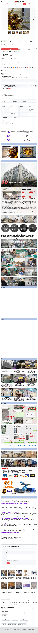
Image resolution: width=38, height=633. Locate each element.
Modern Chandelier (20, 6)
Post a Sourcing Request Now (27, 562)
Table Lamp (20, 600)
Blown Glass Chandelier (4, 604)
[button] (34, 101)
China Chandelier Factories (24, 619)
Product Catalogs (14, 598)
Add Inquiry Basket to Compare (19, 35)
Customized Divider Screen (23, 602)
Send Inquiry (10, 49)
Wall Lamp (2, 602)
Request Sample (16, 51)
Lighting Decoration (11, 6)
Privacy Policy (33, 629)
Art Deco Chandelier (4, 615)
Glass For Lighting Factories (6, 619)
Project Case (3, 600)
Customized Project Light (13, 604)
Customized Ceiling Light (13, 602)
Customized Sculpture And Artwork (32, 602)
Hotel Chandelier (4, 624)
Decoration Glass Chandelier (12, 624)
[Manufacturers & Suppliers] (19, 2)
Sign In (2, 95)
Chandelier (16, 6)
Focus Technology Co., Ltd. (13, 629)
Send (9, 562)
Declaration (28, 629)
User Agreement (24, 629)
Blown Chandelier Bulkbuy (22, 624)
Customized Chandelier (13, 600)
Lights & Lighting (5, 6)
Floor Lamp (29, 600)
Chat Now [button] (28, 49)
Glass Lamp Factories (15, 619)
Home (1, 6)
